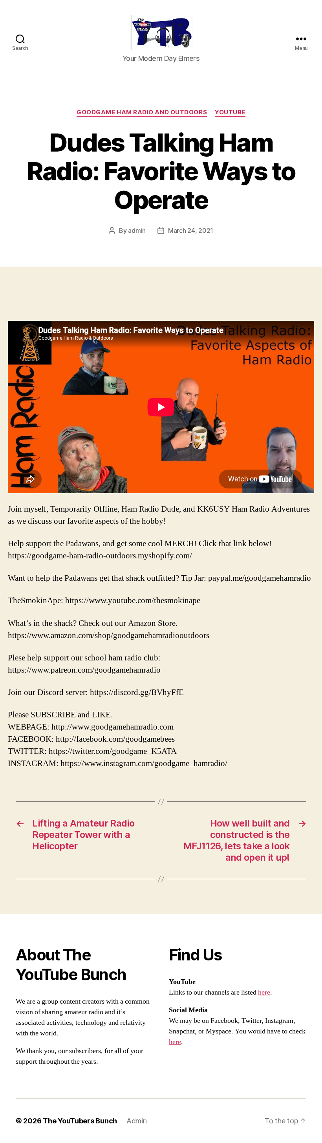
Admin (136, 1121)
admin (137, 230)
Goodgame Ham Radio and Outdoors (142, 112)
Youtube (230, 112)
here (264, 992)
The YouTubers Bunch (80, 1121)
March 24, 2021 (190, 230)
